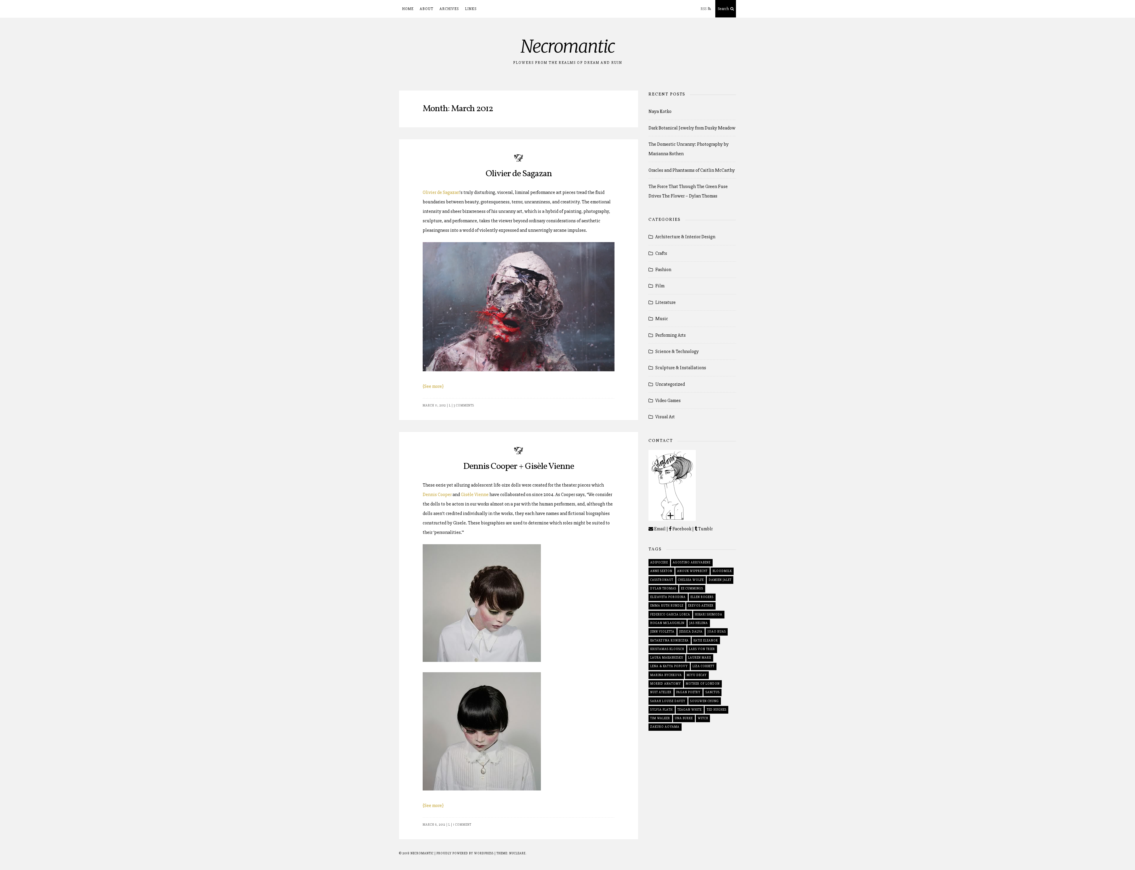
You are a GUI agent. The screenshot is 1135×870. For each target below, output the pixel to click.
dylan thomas (663, 588)
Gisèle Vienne (475, 495)
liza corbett (703, 666)
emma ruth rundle (666, 605)
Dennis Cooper (437, 495)
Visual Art (665, 417)
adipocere (659, 562)
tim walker (660, 718)
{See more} (433, 386)
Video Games (668, 401)
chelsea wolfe (691, 580)
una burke (684, 718)
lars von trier (702, 649)
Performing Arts (670, 335)
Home (408, 9)
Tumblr (705, 529)
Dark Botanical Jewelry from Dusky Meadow (691, 128)
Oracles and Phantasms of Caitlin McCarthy (691, 170)
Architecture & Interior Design (685, 237)
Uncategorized (670, 384)
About (426, 9)
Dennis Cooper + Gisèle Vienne (518, 466)
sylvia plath (661, 710)
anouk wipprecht (692, 571)
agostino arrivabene (692, 562)
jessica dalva (691, 632)
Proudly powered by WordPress (465, 853)
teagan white (689, 710)
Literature (665, 302)
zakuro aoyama (665, 727)
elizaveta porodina (668, 597)
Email (659, 529)
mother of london (703, 684)
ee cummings (692, 588)
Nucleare (517, 853)
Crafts (661, 253)
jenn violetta (662, 632)
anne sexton (661, 571)
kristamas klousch (667, 649)
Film (659, 286)
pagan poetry (688, 692)
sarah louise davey (667, 701)
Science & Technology (677, 351)
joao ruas (717, 632)
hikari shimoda (708, 614)
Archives (449, 9)
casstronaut (661, 580)
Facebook (681, 529)
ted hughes (717, 710)
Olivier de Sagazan (519, 174)
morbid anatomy (665, 684)
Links (470, 9)
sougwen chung (704, 701)
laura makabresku (666, 658)
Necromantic (568, 46)
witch (703, 718)
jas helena (698, 623)
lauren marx (699, 658)
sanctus (713, 692)
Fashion (663, 270)
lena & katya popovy (669, 666)
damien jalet (720, 580)
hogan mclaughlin (667, 623)
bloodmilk (722, 571)
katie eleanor (705, 640)
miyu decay (697, 675)
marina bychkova (666, 675)
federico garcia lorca (670, 614)
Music (661, 319)
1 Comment (462, 825)
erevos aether (701, 605)
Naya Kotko (660, 111)
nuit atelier (661, 692)
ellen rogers (702, 597)
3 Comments (464, 405)
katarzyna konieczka (669, 640)
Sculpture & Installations (680, 368)
